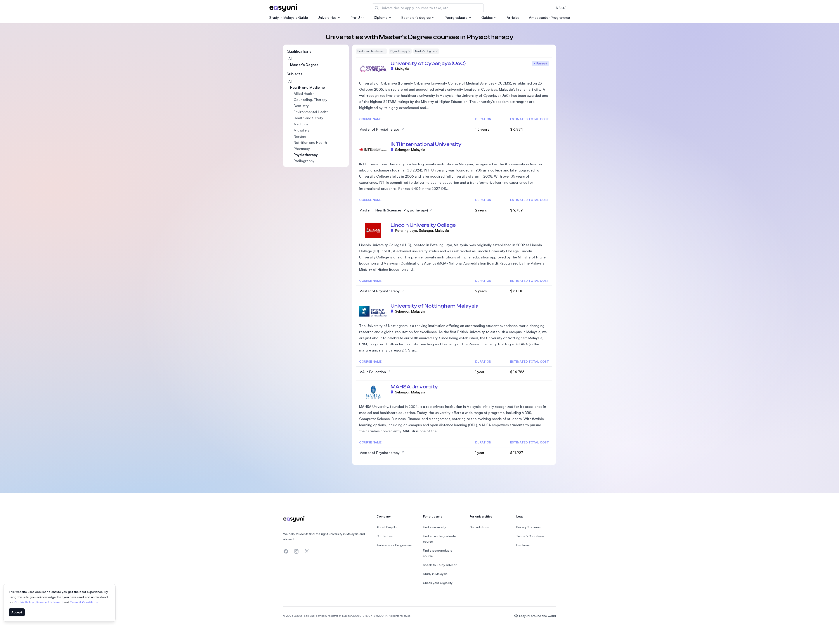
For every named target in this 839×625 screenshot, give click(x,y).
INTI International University (426, 144)
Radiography (304, 161)
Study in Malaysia (435, 574)
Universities (326, 17)
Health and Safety (308, 118)
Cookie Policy (24, 602)
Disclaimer (523, 545)
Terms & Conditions (84, 602)
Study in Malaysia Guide (288, 17)
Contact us (384, 536)
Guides (487, 17)
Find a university (434, 527)
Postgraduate (456, 17)
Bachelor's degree (416, 17)
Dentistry (301, 106)
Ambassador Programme (549, 17)
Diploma (380, 17)
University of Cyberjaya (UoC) (428, 63)
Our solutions (479, 527)
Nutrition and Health (310, 142)
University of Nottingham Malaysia (434, 306)
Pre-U (355, 17)
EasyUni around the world (537, 616)
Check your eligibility (437, 583)
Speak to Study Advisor (440, 565)
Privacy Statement (50, 602)
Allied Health (304, 93)
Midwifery (302, 130)
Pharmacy (302, 148)
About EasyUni (386, 527)
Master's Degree (304, 64)
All (290, 58)
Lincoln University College (423, 225)
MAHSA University (414, 387)
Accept (16, 612)
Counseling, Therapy (310, 99)
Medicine (301, 124)
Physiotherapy (306, 154)
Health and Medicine (307, 87)
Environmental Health (311, 112)
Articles (513, 17)
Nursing (300, 136)
